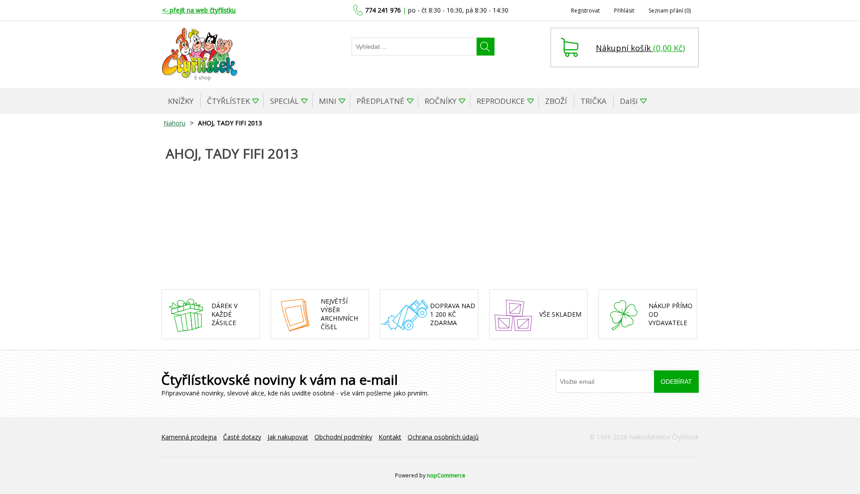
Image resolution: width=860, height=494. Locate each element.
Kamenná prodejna (189, 437)
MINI (327, 101)
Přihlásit (624, 10)
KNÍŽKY (181, 101)
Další (629, 101)
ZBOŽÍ (556, 101)
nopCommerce (446, 475)
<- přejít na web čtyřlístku (199, 10)
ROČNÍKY (440, 101)
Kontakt (389, 437)
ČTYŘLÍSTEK (228, 101)
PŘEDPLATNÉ (380, 101)
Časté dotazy (242, 437)
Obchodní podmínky (343, 437)
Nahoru (174, 123)
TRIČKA (593, 101)
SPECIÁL (284, 101)
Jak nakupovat (287, 437)
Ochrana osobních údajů (443, 437)
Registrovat (585, 10)
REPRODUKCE (501, 101)
